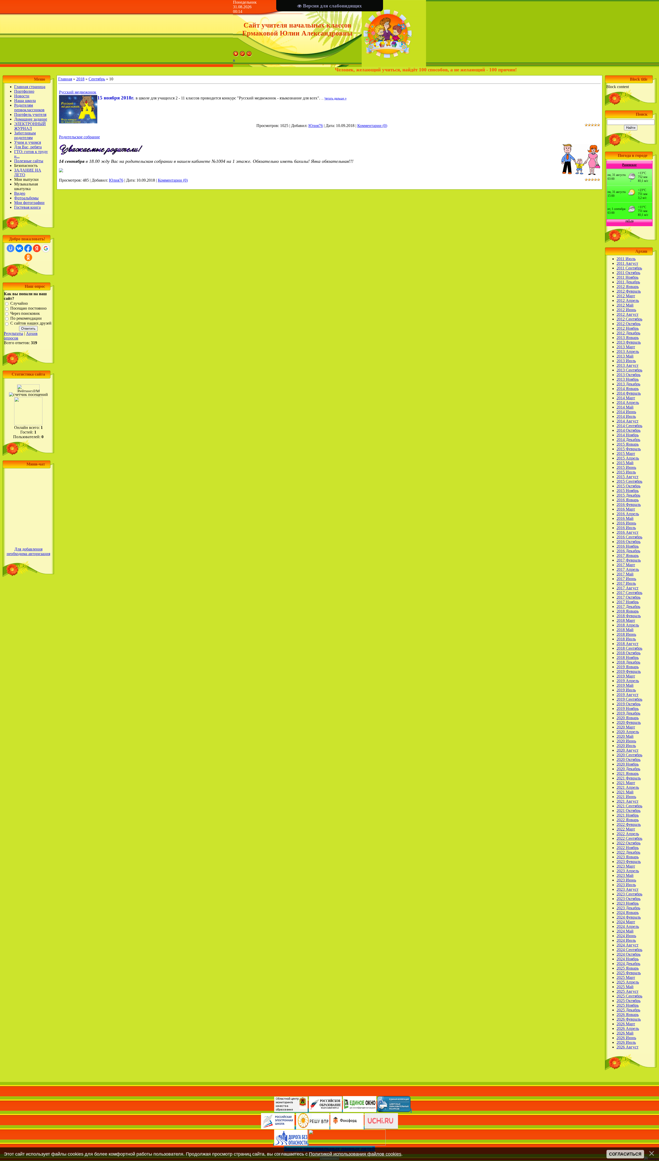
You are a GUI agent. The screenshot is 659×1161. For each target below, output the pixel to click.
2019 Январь (628, 667)
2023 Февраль (629, 861)
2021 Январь (628, 773)
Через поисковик (25, 313)
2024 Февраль (629, 917)
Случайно (19, 303)
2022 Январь (628, 820)
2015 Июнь (626, 467)
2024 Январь (628, 912)
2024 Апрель (628, 926)
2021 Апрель (628, 787)
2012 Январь (628, 286)
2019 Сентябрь (629, 699)
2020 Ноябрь (628, 764)
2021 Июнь (626, 796)
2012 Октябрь (628, 323)
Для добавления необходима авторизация (28, 551)
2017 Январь (628, 555)
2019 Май (625, 685)
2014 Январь (628, 388)
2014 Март (626, 398)
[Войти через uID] (10, 248)
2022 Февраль (629, 824)
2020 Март (626, 727)
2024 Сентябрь (629, 949)
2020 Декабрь (628, 769)
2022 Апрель (628, 834)
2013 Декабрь (628, 384)
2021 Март (626, 783)
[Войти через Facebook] (28, 248)
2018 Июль (626, 639)
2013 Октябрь (628, 374)
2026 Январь (628, 1014)
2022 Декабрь (628, 852)
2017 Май (625, 574)
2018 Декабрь (628, 662)
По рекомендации (26, 318)
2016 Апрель (628, 514)
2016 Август (627, 532)
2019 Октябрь (628, 704)
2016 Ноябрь (628, 546)
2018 (80, 79)
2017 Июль (626, 583)
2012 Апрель (628, 300)
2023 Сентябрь (629, 894)
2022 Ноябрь (628, 847)
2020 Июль (626, 745)
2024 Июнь (626, 936)
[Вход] (249, 55)
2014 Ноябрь (628, 435)
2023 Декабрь (628, 908)
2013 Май (625, 356)
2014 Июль (626, 416)
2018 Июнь (626, 634)
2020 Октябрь (628, 759)
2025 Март (626, 977)
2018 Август (627, 643)
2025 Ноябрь (628, 1005)
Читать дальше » (335, 98)
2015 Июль (626, 472)
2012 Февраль (629, 291)
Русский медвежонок (77, 92)
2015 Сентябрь (629, 481)
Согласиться (625, 1154)
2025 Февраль (629, 973)
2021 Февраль (629, 778)
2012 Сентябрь (629, 319)
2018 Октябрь (628, 653)
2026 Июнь (626, 1038)
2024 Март (626, 922)
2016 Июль (626, 528)
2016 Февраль (629, 504)
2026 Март (626, 1024)
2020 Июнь (626, 741)
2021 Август (627, 801)
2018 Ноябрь (628, 657)
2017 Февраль (629, 560)
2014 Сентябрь (629, 425)
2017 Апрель (628, 569)
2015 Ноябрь (628, 490)
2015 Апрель (628, 458)
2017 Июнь (626, 579)
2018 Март (626, 620)
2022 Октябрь (628, 843)
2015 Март (626, 453)
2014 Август (627, 421)
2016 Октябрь (628, 541)
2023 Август (627, 889)
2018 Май (625, 630)
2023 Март (626, 866)
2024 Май (625, 931)
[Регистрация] (242, 55)
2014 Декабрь (628, 439)
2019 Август (627, 694)
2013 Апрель (628, 351)
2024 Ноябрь (628, 959)
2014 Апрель (628, 402)
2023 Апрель (628, 871)
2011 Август (627, 263)
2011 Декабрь (628, 282)
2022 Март (626, 829)
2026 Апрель (628, 1028)
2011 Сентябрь (629, 268)
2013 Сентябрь (629, 370)
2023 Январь (628, 857)
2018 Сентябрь (629, 648)
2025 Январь (628, 968)
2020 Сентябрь (629, 755)
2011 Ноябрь (627, 277)
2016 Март (626, 509)
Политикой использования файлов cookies (355, 1154)
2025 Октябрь (628, 1000)
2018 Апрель (628, 625)
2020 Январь (628, 718)
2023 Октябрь (628, 898)
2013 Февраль (629, 342)
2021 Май (625, 792)
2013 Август (627, 365)
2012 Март (626, 296)
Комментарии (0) (372, 125)
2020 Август (627, 750)
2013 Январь (628, 337)
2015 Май (625, 463)
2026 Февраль (629, 1019)
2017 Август (627, 588)
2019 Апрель (628, 681)
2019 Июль (626, 690)
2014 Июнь (626, 412)
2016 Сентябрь (629, 537)
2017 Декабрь (628, 606)
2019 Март (626, 676)
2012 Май (625, 305)
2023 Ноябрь (628, 903)
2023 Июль (626, 885)
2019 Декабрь (628, 713)
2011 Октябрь (628, 272)
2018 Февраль (629, 616)
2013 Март (626, 347)
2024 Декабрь (628, 963)
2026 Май (625, 1033)
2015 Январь (628, 444)
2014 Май (625, 407)
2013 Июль (626, 361)
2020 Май (625, 736)
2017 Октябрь (628, 597)
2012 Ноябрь (628, 328)
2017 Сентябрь (629, 592)
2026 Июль (626, 1042)
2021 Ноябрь (628, 815)
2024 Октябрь (628, 954)
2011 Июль (626, 259)
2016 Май (625, 518)
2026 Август (627, 1047)
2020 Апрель (628, 732)
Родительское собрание (79, 137)
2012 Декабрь (628, 333)
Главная (65, 79)
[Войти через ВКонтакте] (19, 248)
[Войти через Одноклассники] (28, 257)
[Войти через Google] (46, 248)
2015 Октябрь (628, 486)
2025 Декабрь (628, 1010)
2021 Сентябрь (629, 806)
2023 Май (625, 875)
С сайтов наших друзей (30, 323)
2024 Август (627, 945)
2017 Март (626, 565)
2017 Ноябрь (628, 602)
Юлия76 (315, 125)
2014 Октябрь (628, 430)
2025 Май (625, 987)
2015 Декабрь (628, 495)
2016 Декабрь (628, 551)
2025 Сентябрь (629, 996)
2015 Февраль (629, 449)
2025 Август (627, 991)
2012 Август (627, 314)
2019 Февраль (629, 671)
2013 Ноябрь (628, 379)
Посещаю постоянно (28, 308)
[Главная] (236, 55)
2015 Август (627, 476)
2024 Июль (626, 940)
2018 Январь (628, 611)
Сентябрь (97, 79)
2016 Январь (628, 500)
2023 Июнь (626, 880)
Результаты (13, 333)
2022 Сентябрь (629, 838)
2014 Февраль (629, 393)
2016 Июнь (626, 523)
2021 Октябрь (628, 810)
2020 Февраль (629, 722)
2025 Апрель (628, 982)
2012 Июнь (626, 310)
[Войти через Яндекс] (37, 248)
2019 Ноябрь (628, 708)
